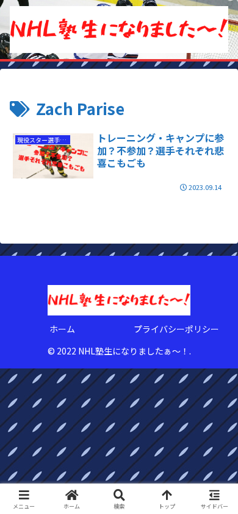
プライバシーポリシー (176, 329)
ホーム (62, 329)
